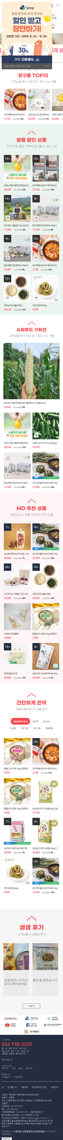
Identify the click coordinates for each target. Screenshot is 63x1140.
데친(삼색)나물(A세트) (13, 305)
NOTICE (5, 1068)
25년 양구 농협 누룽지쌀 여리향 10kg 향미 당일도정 (25, 848)
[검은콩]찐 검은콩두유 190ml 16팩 (17, 265)
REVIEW (29, 1068)
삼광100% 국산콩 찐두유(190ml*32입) (43, 114)
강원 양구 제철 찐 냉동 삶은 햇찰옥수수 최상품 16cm (24, 403)
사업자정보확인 (36, 1111)
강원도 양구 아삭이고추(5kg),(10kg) (47, 443)
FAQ (13, 1068)
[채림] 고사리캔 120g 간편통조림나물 (19, 768)
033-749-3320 (17, 1044)
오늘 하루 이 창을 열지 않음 (17, 66)
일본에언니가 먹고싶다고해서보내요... (16, 982)
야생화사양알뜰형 (11, 634)
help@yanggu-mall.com (37, 1117)
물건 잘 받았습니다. (45, 980)
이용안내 (54, 1087)
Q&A (20, 1068)
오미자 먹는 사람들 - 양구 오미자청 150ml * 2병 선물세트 (26, 594)
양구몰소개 (12, 1087)
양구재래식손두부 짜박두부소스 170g (19, 114)
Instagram (6, 1076)
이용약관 (24, 1087)
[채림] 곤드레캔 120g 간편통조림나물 (47, 634)
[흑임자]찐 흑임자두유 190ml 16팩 (46, 225)
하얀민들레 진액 (10, 673)
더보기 (31, 1006)
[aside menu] (58, 5)
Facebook (18, 1076)
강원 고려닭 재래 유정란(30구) (16, 185)
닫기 (47, 66)
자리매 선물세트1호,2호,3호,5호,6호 (19, 225)
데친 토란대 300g (39, 305)
